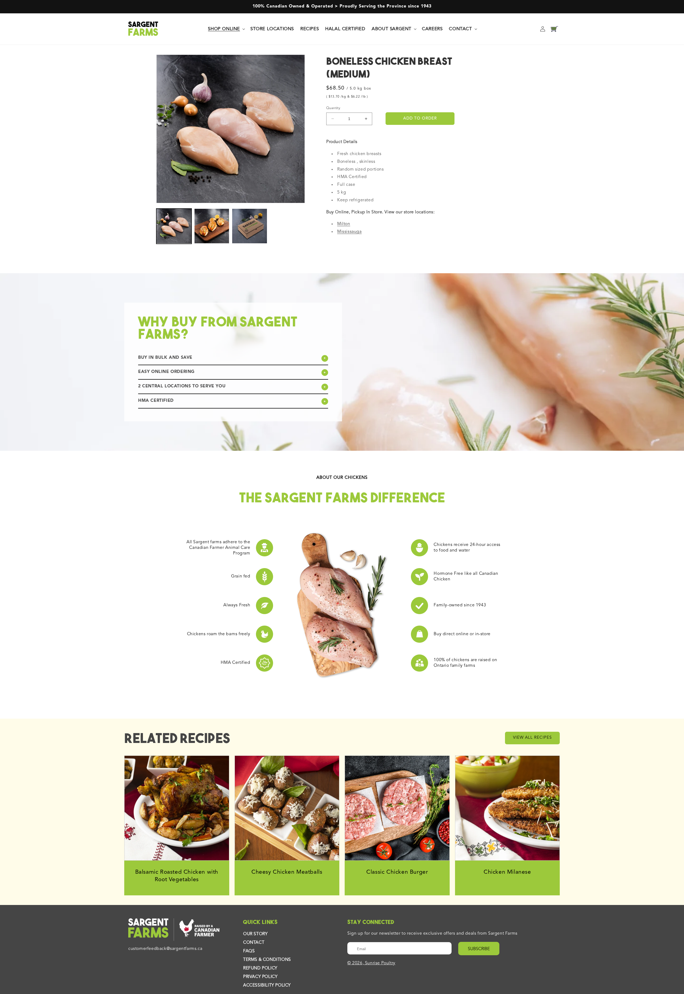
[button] (226, 29)
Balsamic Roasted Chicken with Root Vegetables (176, 876)
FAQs (249, 951)
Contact (460, 28)
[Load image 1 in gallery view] (174, 226)
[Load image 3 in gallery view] (249, 226)
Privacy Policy (260, 977)
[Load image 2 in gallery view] (212, 226)
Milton (343, 224)
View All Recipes (532, 738)
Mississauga (349, 232)
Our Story (255, 934)
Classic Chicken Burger (397, 872)
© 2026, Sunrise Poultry (371, 963)
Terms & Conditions (267, 960)
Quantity (333, 108)
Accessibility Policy (267, 985)
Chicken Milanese (507, 872)
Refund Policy (260, 968)
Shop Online (224, 28)
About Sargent (391, 28)
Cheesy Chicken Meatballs (286, 872)
